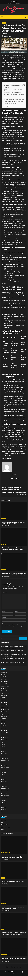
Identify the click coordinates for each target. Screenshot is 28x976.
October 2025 (4, 690)
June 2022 (3, 774)
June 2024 (3, 721)
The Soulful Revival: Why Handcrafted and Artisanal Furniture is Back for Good (12, 487)
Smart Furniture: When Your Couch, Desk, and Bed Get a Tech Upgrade (14, 492)
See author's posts (14, 478)
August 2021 (4, 798)
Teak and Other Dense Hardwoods (13, 92)
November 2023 (5, 737)
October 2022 (4, 765)
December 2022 (5, 760)
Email (16, 611)
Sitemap (18, 3)
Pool (2, 829)
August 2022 (4, 770)
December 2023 (5, 735)
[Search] (26, 17)
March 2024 (4, 728)
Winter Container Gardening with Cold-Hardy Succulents (12, 651)
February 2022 (4, 784)
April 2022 (3, 779)
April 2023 (3, 751)
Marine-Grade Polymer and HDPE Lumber (15, 94)
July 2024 (3, 718)
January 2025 (4, 704)
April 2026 (3, 676)
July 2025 (3, 697)
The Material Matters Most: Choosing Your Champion (14, 86)
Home (9, 3)
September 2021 (5, 795)
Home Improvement (6, 827)
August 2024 (4, 716)
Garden (3, 822)
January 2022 (4, 786)
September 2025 (5, 693)
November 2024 (5, 709)
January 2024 (4, 732)
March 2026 (4, 679)
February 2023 (4, 756)
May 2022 (3, 777)
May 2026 (3, 674)
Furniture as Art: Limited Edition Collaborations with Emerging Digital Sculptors (13, 655)
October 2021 (4, 793)
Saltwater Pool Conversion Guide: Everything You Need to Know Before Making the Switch (12, 659)
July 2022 (3, 772)
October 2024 (4, 711)
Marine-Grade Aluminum (11, 90)
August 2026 (4, 672)
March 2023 (4, 753)
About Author (9, 105)
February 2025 (4, 702)
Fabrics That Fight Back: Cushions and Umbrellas (12, 96)
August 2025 (4, 695)
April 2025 (3, 700)
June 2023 (3, 746)
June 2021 (3, 802)
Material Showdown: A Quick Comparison (13, 99)
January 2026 (4, 683)
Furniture (4, 23)
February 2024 (4, 730)
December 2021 (5, 788)
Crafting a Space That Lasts (10, 103)
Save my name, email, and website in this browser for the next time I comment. (13, 626)
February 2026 (4, 681)
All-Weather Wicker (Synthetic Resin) (14, 89)
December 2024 (5, 707)
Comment (5, 592)
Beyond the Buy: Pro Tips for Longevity (13, 101)
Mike (13, 36)
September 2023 (5, 742)
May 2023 (3, 749)
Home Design (4, 824)
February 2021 (4, 811)
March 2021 (4, 809)
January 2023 (4, 758)
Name (4, 611)
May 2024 (3, 723)
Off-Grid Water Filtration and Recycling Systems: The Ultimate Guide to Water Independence (13, 647)
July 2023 (3, 744)
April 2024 (3, 725)
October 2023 (4, 739)
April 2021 (3, 807)
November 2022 (5, 763)
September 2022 (5, 767)
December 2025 (5, 686)
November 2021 (5, 791)
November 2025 (5, 688)
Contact (13, 3)
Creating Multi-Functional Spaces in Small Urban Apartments (12, 663)
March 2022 (4, 781)
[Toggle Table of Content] (23, 83)
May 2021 (3, 805)
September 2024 (5, 714)
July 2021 (3, 800)
